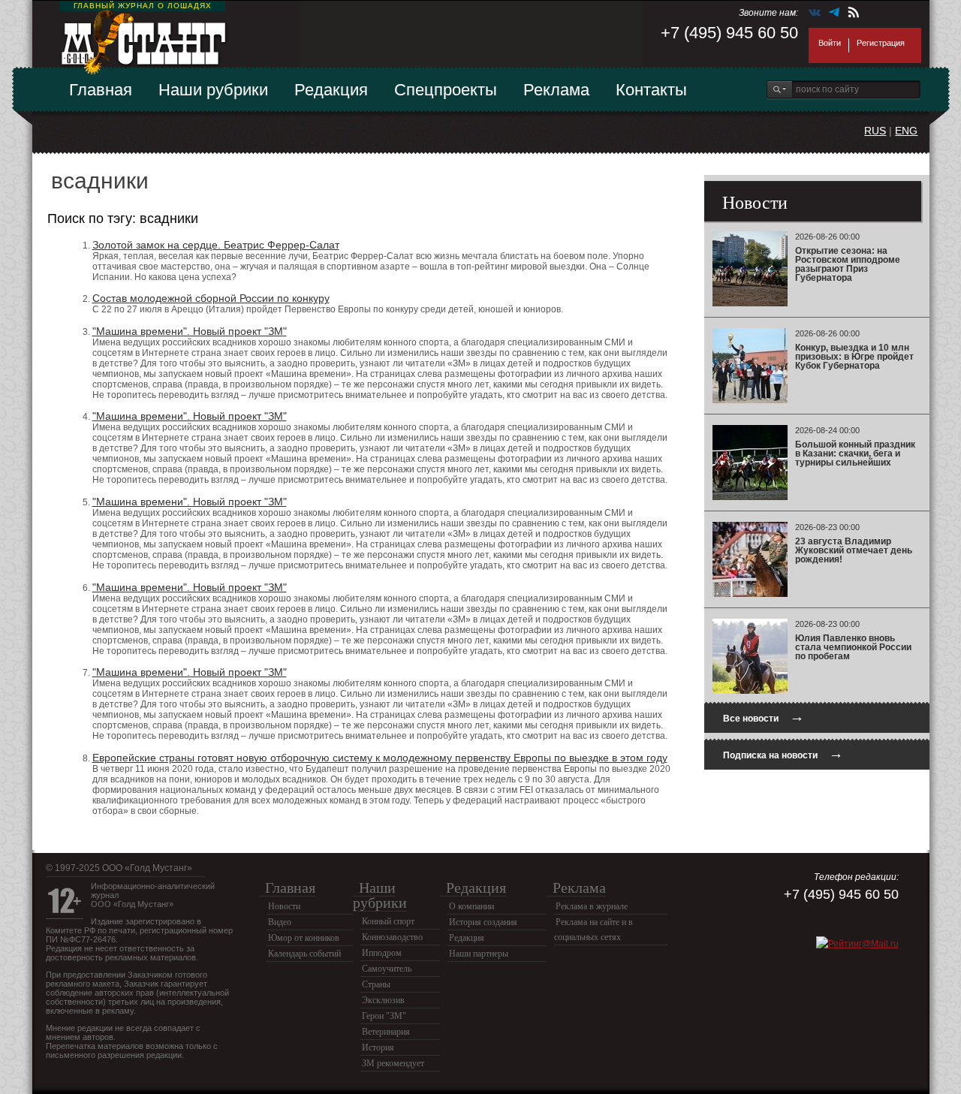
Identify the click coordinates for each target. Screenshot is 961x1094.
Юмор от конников (303, 938)
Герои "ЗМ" (384, 1016)
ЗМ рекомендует (393, 1063)
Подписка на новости (783, 753)
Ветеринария (386, 1031)
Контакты (651, 89)
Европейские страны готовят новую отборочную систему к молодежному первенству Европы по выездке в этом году (379, 758)
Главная (100, 89)
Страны (376, 984)
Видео (279, 922)
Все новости (763, 717)
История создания (483, 922)
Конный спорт (388, 921)
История (378, 1047)
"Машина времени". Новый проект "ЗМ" (189, 331)
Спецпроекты (445, 89)
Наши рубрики (213, 89)
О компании (471, 906)
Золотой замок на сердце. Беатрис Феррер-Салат (215, 245)
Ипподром (382, 953)
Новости (284, 906)
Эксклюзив (383, 1000)
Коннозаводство (392, 937)
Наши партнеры (478, 953)
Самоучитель (386, 968)
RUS (875, 131)
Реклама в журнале (592, 906)
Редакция (331, 89)
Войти (829, 42)
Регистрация (881, 42)
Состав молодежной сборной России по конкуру (211, 298)
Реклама (556, 89)
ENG (906, 131)
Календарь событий (304, 953)
